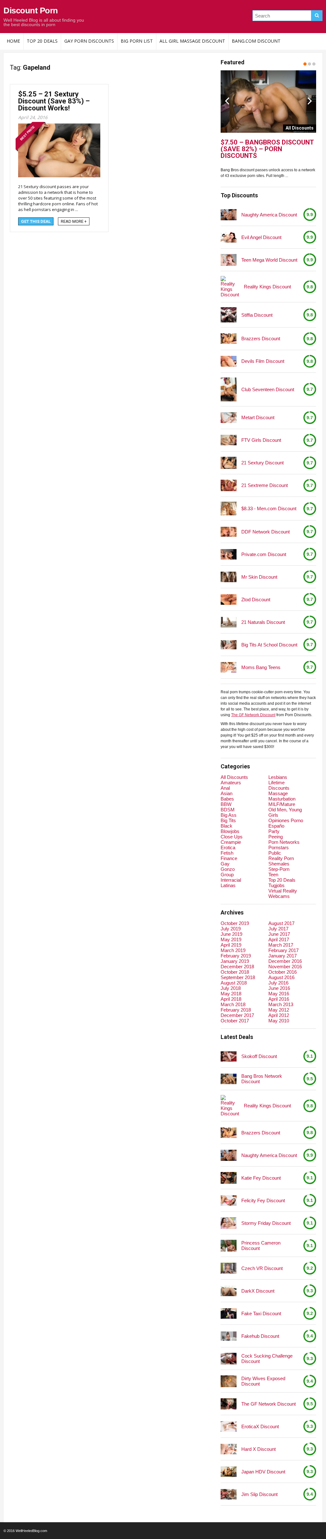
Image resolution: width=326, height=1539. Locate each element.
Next (309, 100)
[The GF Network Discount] (229, 1403)
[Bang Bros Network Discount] (229, 1079)
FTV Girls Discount (261, 440)
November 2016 (285, 966)
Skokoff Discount (259, 1056)
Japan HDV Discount (263, 1471)
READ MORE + (74, 221)
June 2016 (279, 988)
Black (226, 826)
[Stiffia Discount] (229, 314)
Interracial (231, 880)
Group (227, 874)
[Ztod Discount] (229, 599)
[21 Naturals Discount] (229, 622)
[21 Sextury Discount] (229, 463)
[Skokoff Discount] (229, 1056)
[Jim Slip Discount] (229, 1494)
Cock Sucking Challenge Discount (267, 1358)
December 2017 (237, 1015)
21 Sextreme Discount (264, 485)
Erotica (228, 847)
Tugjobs (276, 885)
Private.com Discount (263, 554)
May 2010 (278, 1020)
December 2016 (285, 961)
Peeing (275, 836)
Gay (225, 863)
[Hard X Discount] (229, 1449)
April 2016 (278, 999)
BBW (226, 804)
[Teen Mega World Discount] (229, 260)
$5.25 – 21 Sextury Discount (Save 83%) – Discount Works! (54, 101)
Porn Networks (284, 842)
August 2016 (281, 977)
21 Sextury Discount (262, 462)
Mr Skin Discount (259, 577)
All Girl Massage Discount (192, 41)
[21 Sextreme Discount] (229, 485)
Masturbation (281, 798)
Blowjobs (230, 831)
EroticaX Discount (260, 1426)
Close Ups (232, 836)
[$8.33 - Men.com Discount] (229, 509)
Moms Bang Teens (260, 667)
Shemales (278, 863)
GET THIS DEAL (36, 221)
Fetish (227, 853)
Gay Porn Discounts (89, 41)
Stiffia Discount (257, 315)
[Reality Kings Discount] (230, 286)
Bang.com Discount (256, 41)
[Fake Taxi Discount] (229, 1313)
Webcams (279, 896)
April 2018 (231, 999)
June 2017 (279, 934)
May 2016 (278, 993)
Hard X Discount (258, 1449)
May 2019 (231, 939)
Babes (227, 798)
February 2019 (236, 955)
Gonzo (228, 869)
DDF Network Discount (265, 531)
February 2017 (283, 950)
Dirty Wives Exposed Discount (263, 1381)
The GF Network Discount (253, 715)
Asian (226, 793)
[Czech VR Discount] (229, 1268)
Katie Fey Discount (261, 1178)
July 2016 (278, 982)
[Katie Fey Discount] (229, 1178)
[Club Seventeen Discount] (229, 389)
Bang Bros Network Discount (261, 1078)
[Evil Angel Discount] (229, 237)
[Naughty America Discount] (229, 215)
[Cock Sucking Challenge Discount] (229, 1359)
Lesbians (277, 777)
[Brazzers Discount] (229, 338)
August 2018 (234, 982)
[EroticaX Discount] (229, 1426)
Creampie (231, 842)
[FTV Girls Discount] (229, 440)
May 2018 (231, 993)
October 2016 (282, 972)
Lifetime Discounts (278, 785)
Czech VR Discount (262, 1268)
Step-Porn (278, 869)
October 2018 (235, 972)
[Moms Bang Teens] (229, 667)
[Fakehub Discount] (229, 1335)
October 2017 (235, 1020)
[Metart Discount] (229, 417)
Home (13, 41)
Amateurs (231, 782)
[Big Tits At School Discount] (229, 644)
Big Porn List (137, 41)
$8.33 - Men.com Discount (268, 508)
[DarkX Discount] (229, 1291)
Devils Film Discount (262, 361)
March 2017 (280, 945)
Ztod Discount (255, 599)
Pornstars (278, 847)
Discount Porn (31, 10)
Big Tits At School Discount (269, 644)
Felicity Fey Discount (263, 1200)
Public (274, 853)
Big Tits (228, 820)
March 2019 (233, 950)
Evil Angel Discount (261, 237)
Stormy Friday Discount (266, 1223)
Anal (225, 788)
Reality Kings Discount (267, 286)
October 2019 (235, 923)
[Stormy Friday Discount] (229, 1223)
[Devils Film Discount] (229, 361)
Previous (227, 100)
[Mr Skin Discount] (229, 577)
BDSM (228, 809)
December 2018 (237, 966)
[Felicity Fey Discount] (229, 1200)
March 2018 (233, 1004)
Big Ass (229, 815)
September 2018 (238, 977)
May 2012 (278, 1010)
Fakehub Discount (260, 1336)
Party (274, 831)
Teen (273, 874)
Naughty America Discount (269, 214)
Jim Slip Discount (259, 1494)
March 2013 (280, 1004)
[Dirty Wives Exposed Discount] (229, 1381)
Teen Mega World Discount (269, 260)
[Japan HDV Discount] (229, 1471)
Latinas (228, 885)
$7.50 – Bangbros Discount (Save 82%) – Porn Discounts (267, 149)
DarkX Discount (257, 1291)
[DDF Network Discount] (229, 532)
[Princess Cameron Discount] (229, 1246)
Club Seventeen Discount (267, 389)
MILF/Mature (281, 804)
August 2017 (281, 923)
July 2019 (231, 928)
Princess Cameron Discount (260, 1245)
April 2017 (278, 939)
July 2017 (278, 928)
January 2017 (282, 955)
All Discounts (234, 777)
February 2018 (236, 1010)
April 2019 (231, 945)
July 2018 (231, 988)
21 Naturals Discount (263, 622)
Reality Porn (281, 858)
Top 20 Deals (42, 41)
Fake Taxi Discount (261, 1313)
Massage (278, 793)
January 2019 (235, 961)
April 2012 (278, 1015)
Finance (229, 858)
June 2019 (231, 934)
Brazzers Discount (260, 338)
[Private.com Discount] (229, 554)
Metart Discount (257, 417)
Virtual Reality (282, 890)
